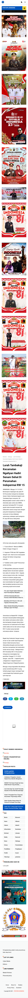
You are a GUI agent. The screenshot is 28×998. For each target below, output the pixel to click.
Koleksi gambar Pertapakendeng (9, 772)
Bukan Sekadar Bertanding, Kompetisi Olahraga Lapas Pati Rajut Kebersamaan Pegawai (14, 607)
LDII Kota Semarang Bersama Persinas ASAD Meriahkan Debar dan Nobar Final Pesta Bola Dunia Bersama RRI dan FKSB (13, 596)
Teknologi (6, 857)
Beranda (5, 456)
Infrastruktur (7, 829)
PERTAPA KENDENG (8, 8)
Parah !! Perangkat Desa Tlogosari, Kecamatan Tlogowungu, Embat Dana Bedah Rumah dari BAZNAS (13, 795)
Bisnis (5, 817)
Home (7, 985)
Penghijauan (18, 849)
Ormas (6, 845)
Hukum (6, 825)
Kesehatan (18, 829)
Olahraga (10, 456)
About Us (13, 985)
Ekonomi (17, 817)
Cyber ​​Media (6, 961)
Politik (6, 853)
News (5, 841)
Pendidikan (7, 849)
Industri (17, 825)
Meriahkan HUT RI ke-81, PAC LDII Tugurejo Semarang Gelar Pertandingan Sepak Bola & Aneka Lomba (13, 602)
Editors (5, 964)
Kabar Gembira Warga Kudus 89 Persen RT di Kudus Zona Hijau (12, 801)
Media (5, 837)
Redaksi (20, 985)
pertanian (17, 857)
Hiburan (17, 821)
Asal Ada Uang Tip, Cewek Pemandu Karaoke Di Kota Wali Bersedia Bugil (13, 789)
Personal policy (7, 975)
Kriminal (6, 833)
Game (5, 821)
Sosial (17, 853)
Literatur (17, 833)
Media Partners (7, 972)
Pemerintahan (19, 845)
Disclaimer (18, 987)
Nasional (17, 837)
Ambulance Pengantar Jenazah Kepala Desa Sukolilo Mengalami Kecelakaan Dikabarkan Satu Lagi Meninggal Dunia (13, 778)
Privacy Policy (10, 987)
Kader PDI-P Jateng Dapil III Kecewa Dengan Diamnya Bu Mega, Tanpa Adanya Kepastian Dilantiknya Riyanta (13, 807)
